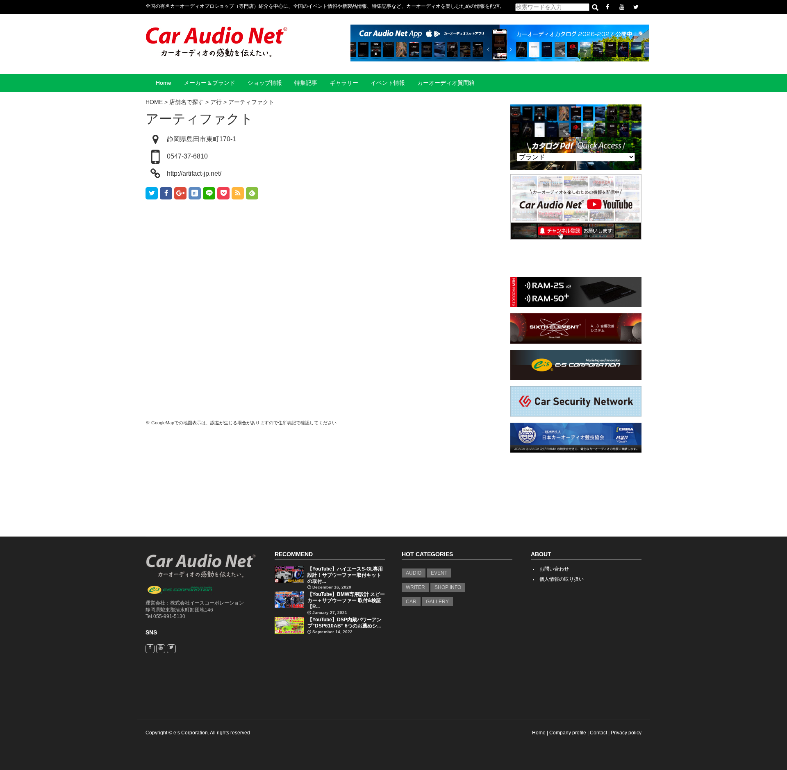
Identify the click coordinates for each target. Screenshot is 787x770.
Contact (598, 732)
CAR (411, 601)
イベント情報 (388, 83)
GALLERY (437, 601)
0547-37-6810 (187, 156)
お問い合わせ (554, 568)
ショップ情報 (265, 83)
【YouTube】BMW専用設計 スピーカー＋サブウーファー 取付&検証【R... (346, 600)
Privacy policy (626, 732)
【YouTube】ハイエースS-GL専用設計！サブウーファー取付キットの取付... (345, 575)
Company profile (567, 732)
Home (163, 83)
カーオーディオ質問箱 (446, 83)
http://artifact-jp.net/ (194, 173)
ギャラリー (344, 83)
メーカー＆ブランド (209, 83)
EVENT (439, 573)
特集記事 (305, 83)
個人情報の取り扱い (561, 579)
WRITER (415, 587)
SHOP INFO (447, 587)
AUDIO (413, 573)
